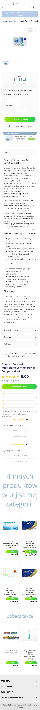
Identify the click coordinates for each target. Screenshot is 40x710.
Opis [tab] (6, 152)
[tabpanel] (20, 43)
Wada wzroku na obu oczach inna (17, 94)
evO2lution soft (22, 314)
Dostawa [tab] (7, 337)
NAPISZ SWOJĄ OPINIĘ (19, 386)
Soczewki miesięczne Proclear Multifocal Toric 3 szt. (10, 592)
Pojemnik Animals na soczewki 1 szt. (10, 652)
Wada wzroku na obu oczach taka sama (19, 91)
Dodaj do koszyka (20, 119)
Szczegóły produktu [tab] (12, 330)
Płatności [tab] (7, 344)
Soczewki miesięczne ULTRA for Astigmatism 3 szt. (10, 544)
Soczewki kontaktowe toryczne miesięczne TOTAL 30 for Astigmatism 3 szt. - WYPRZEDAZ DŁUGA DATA (29, 544)
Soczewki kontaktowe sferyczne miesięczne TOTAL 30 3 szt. (29, 592)
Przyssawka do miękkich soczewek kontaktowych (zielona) (29, 654)
